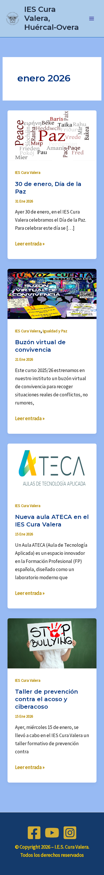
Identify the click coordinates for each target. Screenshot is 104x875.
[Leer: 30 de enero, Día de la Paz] (52, 135)
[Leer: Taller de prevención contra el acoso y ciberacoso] (52, 643)
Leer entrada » (29, 243)
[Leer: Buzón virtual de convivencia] (52, 293)
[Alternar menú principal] (92, 18)
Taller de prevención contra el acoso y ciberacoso (46, 699)
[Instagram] (70, 832)
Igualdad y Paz (55, 330)
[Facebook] (34, 832)
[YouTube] (52, 832)
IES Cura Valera (27, 172)
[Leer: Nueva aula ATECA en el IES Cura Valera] (52, 468)
